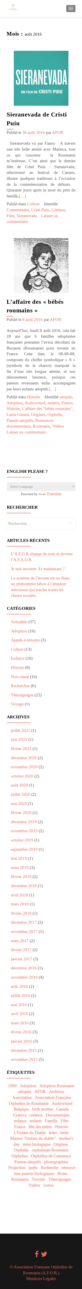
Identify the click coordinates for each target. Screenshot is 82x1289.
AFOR (57, 132)
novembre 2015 (24, 1059)
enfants (53, 403)
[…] (22, 196)
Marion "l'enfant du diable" (33, 1138)
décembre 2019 (24, 821)
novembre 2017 (24, 931)
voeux (48, 1185)
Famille (51, 1120)
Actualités (19, 621)
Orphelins (19, 1156)
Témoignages (22, 695)
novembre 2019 (24, 830)
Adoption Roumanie (57, 1085)
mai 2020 (19, 803)
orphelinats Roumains (50, 1150)
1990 (12, 1085)
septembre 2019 (24, 849)
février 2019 (21, 876)
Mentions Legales (41, 1278)
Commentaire (18, 210)
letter (53, 1132)
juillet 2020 (20, 794)
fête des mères (40, 1126)
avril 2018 (19, 895)
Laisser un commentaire (26, 432)
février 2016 (21, 1032)
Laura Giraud (18, 414)
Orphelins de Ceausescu (51, 1156)
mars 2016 (20, 1023)
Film (10, 215)
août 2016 (19, 986)
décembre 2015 (24, 1050)
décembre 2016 (24, 968)
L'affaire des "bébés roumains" (47, 408)
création (36, 1115)
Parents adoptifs (20, 420)
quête (33, 1167)
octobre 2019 (22, 840)
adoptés (65, 397)
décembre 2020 (24, 758)
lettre (64, 1132)
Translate (54, 494)
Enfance (17, 658)
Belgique (21, 1109)
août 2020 (19, 785)
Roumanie (41, 426)
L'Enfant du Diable (30, 1132)
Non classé (20, 676)
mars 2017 (20, 940)
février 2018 (21, 913)
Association (22, 1097)
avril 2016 (19, 1013)
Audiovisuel (35, 403)
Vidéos (58, 426)
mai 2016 (19, 1004)
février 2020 (21, 812)
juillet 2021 (20, 730)
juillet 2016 (20, 995)
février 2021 (21, 748)
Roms (62, 1173)
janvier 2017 (21, 959)
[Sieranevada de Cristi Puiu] (41, 78)
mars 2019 (20, 867)
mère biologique (36, 1144)
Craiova (19, 1115)
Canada (62, 1109)
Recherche (49, 1167)
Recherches (20, 685)
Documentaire (57, 1115)
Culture (33, 204)
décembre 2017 (24, 922)
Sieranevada (27, 215)
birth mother (42, 1109)
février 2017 (21, 949)
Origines (38, 414)
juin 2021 (19, 739)
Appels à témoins (25, 640)
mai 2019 (19, 858)
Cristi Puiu (40, 210)
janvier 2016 (21, 1041)
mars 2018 (20, 904)
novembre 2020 (24, 767)
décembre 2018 (24, 885)
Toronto (38, 1179)
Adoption (15, 403)
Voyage (17, 704)
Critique (58, 210)
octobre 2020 (22, 776)
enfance (20, 1120)
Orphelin (54, 414)
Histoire (33, 397)
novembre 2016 (24, 977)
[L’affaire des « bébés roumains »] (41, 265)
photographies (56, 1162)
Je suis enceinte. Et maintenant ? (38, 568)
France (67, 403)
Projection (16, 1167)
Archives (56, 1091)
